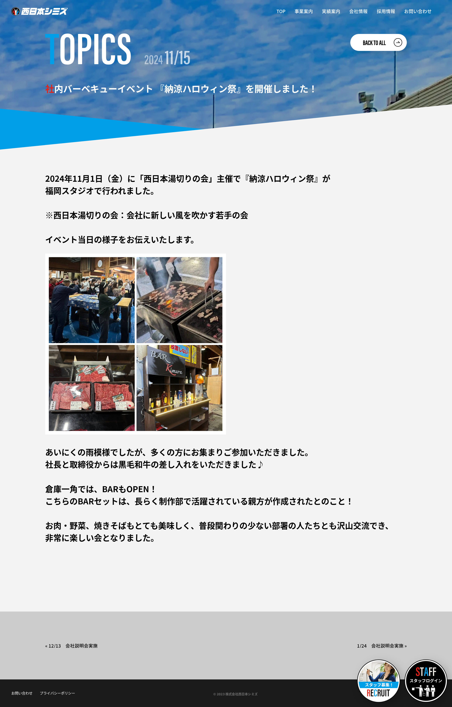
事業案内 (304, 11)
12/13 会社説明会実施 (73, 645)
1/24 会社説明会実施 (380, 645)
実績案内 (331, 11)
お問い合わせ (418, 11)
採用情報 (386, 11)
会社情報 (358, 11)
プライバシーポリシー (57, 693)
